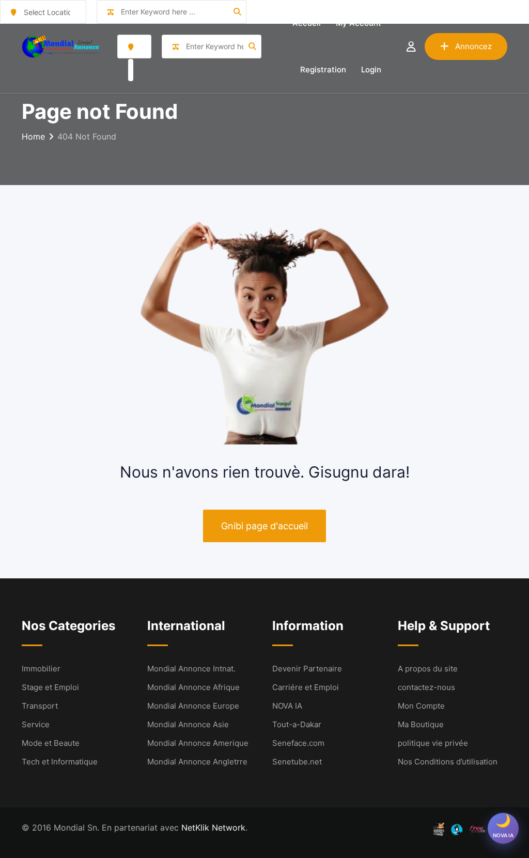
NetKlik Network (213, 827)
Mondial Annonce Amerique (197, 743)
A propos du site (428, 668)
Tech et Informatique (60, 762)
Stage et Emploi (50, 687)
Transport (40, 706)
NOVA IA (287, 706)
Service (36, 724)
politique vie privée (433, 743)
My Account (358, 23)
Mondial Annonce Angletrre (197, 762)
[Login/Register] (411, 46)
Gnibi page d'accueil (264, 525)
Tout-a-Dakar (296, 724)
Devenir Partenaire (307, 668)
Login (371, 69)
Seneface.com (298, 743)
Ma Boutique (421, 724)
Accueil (306, 23)
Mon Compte (421, 706)
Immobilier (41, 668)
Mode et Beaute (51, 743)
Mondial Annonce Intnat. (191, 668)
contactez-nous (426, 687)
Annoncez (473, 46)
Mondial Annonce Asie (188, 724)
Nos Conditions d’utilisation (447, 762)
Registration (323, 69)
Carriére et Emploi (305, 687)
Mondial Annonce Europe (193, 706)
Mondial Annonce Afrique (193, 687)
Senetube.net (297, 762)
